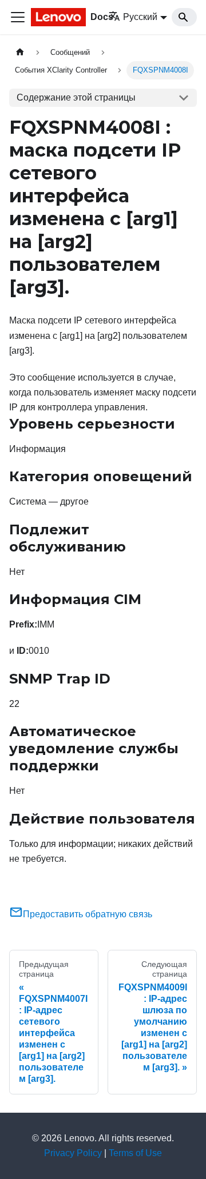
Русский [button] (140, 17)
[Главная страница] (20, 52)
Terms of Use (135, 1153)
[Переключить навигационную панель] (17, 17)
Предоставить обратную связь (87, 914)
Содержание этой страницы (76, 97)
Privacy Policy (73, 1153)
